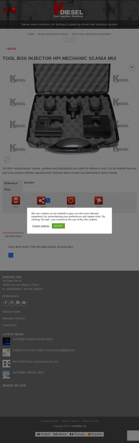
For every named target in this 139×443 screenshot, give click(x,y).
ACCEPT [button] (58, 226)
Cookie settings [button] (40, 226)
